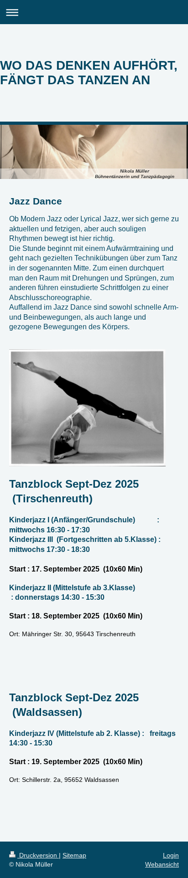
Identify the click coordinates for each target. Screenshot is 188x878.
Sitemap (74, 855)
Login (171, 855)
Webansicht (162, 864)
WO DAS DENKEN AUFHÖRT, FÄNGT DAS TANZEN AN (89, 72)
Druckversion (38, 855)
